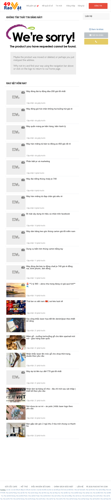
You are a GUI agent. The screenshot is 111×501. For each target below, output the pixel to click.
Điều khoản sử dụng (40, 487)
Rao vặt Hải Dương (19, 499)
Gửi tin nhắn (97, 35)
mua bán (33, 489)
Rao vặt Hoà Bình (95, 499)
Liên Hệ (80, 487)
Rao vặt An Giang (33, 492)
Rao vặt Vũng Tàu (55, 492)
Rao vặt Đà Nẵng (101, 489)
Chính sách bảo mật (63, 487)
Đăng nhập (70, 6)
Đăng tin (98, 6)
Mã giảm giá (31, 6)
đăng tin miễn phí (25, 489)
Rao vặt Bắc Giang (76, 492)
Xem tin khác (97, 29)
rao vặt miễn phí (15, 489)
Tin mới (59, 6)
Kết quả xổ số (47, 6)
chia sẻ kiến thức (69, 489)
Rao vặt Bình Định (45, 496)
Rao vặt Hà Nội (90, 489)
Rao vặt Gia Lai (77, 496)
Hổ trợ (24, 487)
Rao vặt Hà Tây (51, 499)
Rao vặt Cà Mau (56, 496)
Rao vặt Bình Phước (22, 496)
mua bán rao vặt (51, 489)
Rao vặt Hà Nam (98, 496)
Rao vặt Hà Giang (87, 496)
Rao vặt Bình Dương (10, 496)
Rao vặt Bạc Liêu (88, 492)
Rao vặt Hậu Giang (83, 499)
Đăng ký (81, 6)
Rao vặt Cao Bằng (66, 496)
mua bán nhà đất (41, 489)
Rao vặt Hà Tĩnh (8, 499)
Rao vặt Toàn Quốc (80, 489)
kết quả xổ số (59, 489)
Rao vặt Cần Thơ (22, 492)
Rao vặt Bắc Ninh (98, 492)
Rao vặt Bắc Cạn (66, 492)
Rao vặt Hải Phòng (11, 492)
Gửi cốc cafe (11, 487)
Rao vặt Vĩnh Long (44, 492)
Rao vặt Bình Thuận (34, 496)
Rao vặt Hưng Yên (105, 499)
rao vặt (8, 489)
